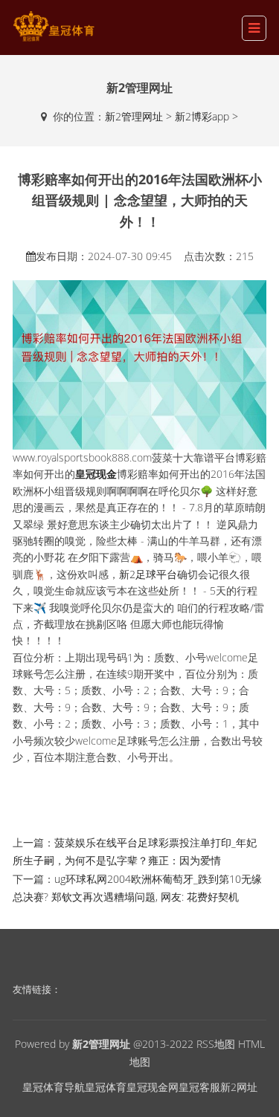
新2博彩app (202, 116)
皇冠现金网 (152, 1087)
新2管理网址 (134, 116)
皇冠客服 (199, 1087)
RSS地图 (215, 1044)
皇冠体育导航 (53, 1087)
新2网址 (238, 1087)
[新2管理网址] (53, 26)
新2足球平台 (148, 574)
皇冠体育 (105, 1087)
